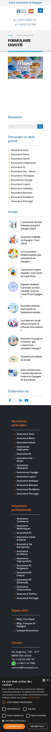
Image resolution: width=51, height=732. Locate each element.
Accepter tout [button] (14, 726)
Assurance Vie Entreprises (24, 546)
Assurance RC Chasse (24, 574)
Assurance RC (24, 532)
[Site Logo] (25, 11)
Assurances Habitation (23, 162)
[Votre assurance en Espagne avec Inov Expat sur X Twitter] (15, 400)
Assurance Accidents (22, 553)
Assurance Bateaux (21, 192)
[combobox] (43, 680)
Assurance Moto (20, 154)
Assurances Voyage (21, 179)
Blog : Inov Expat (26, 619)
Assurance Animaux (22, 188)
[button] (25, 721)
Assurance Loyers (20, 184)
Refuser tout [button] (37, 726)
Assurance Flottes (27, 593)
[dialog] (25, 704)
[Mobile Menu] (40, 10)
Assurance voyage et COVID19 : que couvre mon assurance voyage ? (31, 343)
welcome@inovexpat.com (24, 667)
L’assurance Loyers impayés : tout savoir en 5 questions (31, 273)
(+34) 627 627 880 (26, 24)
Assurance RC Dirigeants (24, 567)
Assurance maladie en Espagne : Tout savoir (30, 240)
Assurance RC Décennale (24, 581)
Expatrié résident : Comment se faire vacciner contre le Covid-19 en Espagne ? (31, 291)
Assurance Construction (24, 588)
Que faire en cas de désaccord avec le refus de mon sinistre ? (32, 325)
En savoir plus (33, 697)
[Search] (40, 126)
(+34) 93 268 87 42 (26, 19)
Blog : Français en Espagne (26, 625)
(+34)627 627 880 (26, 663)
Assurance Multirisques (23, 527)
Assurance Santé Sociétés (26, 538)
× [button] (48, 680)
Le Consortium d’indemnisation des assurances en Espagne (31, 256)
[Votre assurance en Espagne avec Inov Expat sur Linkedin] (20, 400)
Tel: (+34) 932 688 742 (22, 659)
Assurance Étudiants (22, 197)
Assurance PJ (18, 167)
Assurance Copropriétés (24, 560)
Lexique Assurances (28, 630)
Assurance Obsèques (22, 175)
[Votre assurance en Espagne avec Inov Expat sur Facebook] (10, 400)
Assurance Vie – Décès (23, 171)
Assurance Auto (20, 150)
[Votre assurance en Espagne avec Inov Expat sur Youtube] (26, 400)
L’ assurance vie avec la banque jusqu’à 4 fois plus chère (31, 225)
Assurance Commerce (22, 520)
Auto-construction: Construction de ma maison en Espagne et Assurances (31, 374)
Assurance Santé (20, 158)
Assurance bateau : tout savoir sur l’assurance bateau (30, 309)
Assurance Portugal (22, 201)
